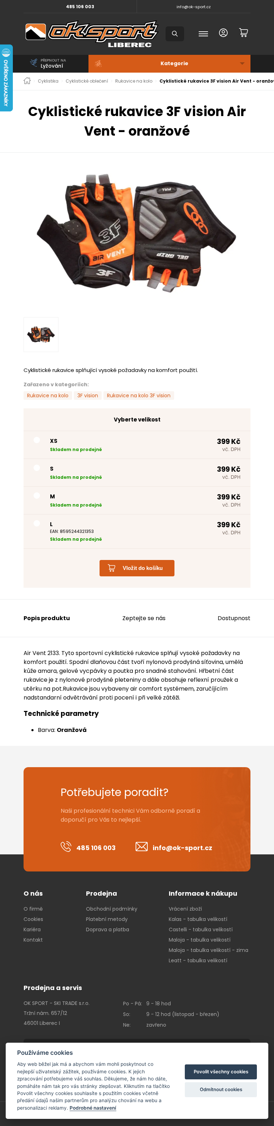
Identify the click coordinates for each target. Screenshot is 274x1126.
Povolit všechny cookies (221, 1071)
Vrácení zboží (185, 908)
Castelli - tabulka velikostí (201, 929)
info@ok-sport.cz (194, 7)
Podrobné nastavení (93, 1108)
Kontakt (33, 939)
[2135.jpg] (137, 233)
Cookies (33, 919)
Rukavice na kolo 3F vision (139, 395)
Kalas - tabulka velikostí (198, 919)
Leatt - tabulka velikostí (198, 960)
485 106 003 (80, 7)
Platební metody (107, 919)
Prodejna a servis (53, 987)
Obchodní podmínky (111, 908)
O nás (33, 893)
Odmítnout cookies (221, 1089)
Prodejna (101, 893)
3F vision (87, 395)
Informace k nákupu (203, 893)
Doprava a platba (107, 929)
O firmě (33, 908)
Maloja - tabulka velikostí (199, 939)
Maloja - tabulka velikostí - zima (208, 950)
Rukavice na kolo (133, 81)
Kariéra (32, 929)
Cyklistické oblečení (87, 81)
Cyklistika (48, 81)
